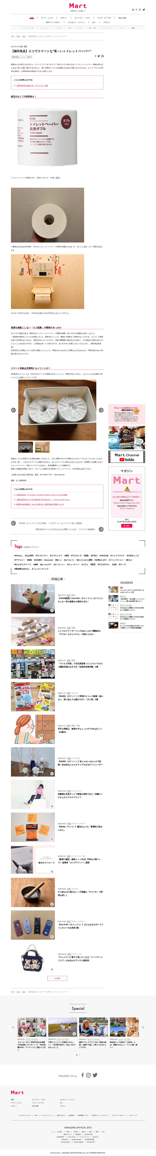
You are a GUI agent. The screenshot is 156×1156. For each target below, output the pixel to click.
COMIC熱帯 (60, 1137)
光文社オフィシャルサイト (100, 1115)
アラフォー (20, 560)
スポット (63, 18)
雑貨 (32, 18)
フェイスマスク (118, 555)
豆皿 (115, 564)
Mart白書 (35, 1106)
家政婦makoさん (23, 569)
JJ (52, 1132)
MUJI (29, 57)
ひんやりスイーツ (23, 564)
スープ (123, 564)
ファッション (44, 28)
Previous (13, 410)
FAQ (36, 1115)
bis (103, 1132)
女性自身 (78, 1134)
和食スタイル (67, 1134)
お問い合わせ (61, 1115)
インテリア (58, 28)
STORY (75, 1132)
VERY (68, 1132)
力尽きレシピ (133, 555)
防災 (94, 564)
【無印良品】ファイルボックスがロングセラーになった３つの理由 (41, 495)
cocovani (49, 560)
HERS (83, 1132)
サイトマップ (133, 1115)
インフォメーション (47, 1115)
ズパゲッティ (42, 555)
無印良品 (15, 57)
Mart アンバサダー (53, 22)
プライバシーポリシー (118, 1115)
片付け (95, 555)
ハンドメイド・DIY (27, 28)
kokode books (65, 1142)
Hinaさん (19, 556)
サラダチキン (104, 564)
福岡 (36, 564)
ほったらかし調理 (85, 560)
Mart (90, 1132)
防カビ (129, 560)
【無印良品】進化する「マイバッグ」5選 (32, 86)
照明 (67, 556)
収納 (133, 28)
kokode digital (78, 1142)
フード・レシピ (47, 18)
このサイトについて (25, 1115)
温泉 (87, 555)
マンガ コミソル (84, 1137)
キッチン (80, 28)
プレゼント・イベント (76, 22)
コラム (85, 564)
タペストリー (60, 564)
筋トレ (59, 560)
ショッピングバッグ (40, 569)
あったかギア (46, 564)
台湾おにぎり (101, 560)
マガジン (106, 22)
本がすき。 (96, 1137)
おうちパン (69, 560)
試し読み (127, 526)
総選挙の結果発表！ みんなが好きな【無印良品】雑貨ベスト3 (40, 504)
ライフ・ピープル (104, 18)
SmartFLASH (88, 1134)
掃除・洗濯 (92, 28)
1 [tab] (77, 1055)
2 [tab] (79, 1055)
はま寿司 (30, 556)
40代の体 (104, 556)
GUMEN (38, 560)
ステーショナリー (108, 28)
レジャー (123, 28)
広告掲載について (83, 1115)
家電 (69, 28)
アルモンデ (77, 555)
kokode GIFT (91, 1142)
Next (101, 410)
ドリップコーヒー (117, 560)
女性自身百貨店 (89, 1139)
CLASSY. (60, 1132)
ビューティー (73, 564)
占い (94, 22)
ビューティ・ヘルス (82, 18)
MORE (57, 978)
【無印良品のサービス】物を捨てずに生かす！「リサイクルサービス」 (43, 500)
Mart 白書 (122, 18)
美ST (97, 1132)
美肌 (30, 560)
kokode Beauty (76, 1139)
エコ (23, 57)
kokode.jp (65, 1139)
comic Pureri (71, 1137)
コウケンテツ (56, 555)
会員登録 (71, 1115)
